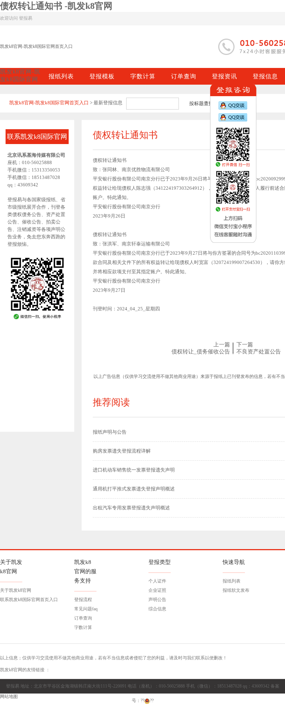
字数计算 (83, 627)
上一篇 (221, 345)
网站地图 (9, 696)
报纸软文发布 (236, 590)
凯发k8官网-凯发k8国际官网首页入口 (36, 46)
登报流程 (83, 599)
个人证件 (157, 581)
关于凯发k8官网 (15, 590)
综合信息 (157, 608)
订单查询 (83, 618)
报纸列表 (231, 581)
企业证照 (157, 590)
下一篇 (244, 345)
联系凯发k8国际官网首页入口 (29, 599)
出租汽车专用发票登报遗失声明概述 (131, 507)
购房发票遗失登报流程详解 (122, 451)
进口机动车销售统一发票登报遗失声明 (134, 470)
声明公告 (157, 599)
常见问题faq (86, 608)
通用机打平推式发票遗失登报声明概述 (134, 489)
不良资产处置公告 (258, 352)
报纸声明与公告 (110, 432)
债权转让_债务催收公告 (200, 352)
